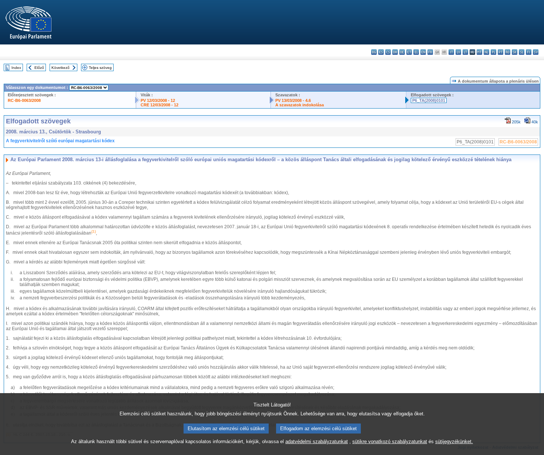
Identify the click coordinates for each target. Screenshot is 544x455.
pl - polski (493, 52)
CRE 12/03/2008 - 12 (159, 105)
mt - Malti (479, 52)
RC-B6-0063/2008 (24, 100)
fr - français (430, 52)
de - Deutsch (402, 52)
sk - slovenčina (514, 52)
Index (16, 68)
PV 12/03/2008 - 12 (158, 100)
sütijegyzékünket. (454, 441)
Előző (39, 68)
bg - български (374, 52)
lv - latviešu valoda (458, 52)
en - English (423, 52)
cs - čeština (388, 52)
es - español (381, 52)
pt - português (500, 52)
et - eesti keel (409, 52)
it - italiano (451, 52)
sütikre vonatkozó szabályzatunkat (389, 441)
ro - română (507, 52)
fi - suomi (528, 52)
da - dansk (395, 52)
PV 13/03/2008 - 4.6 (293, 100)
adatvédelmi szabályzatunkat (316, 441)
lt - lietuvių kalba (465, 52)
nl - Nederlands (486, 52)
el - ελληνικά (416, 52)
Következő (60, 68)
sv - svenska (535, 52)
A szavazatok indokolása (299, 105)
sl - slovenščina (521, 52)
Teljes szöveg (100, 68)
